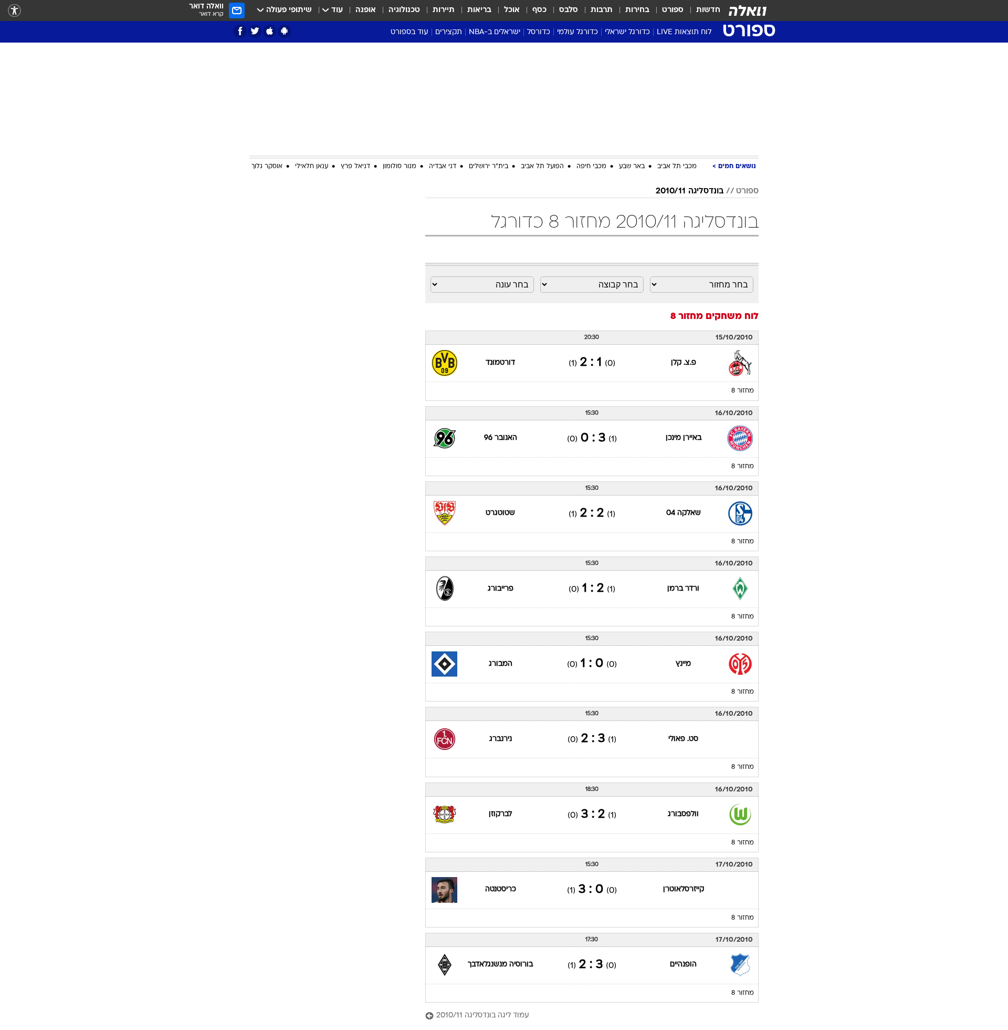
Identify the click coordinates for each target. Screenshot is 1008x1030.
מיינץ (683, 664)
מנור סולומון (399, 166)
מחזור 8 (742, 391)
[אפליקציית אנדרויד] (284, 31)
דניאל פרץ (355, 166)
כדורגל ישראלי (627, 32)
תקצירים (448, 32)
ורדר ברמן (683, 588)
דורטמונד (500, 362)
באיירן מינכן (683, 438)
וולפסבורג (683, 814)
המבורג (500, 664)
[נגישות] (14, 10)
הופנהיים (683, 964)
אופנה (365, 10)
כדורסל (538, 32)
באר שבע (632, 166)
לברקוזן (500, 814)
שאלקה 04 (683, 513)
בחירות (637, 10)
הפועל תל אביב (542, 166)
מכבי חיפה (591, 166)
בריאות (479, 10)
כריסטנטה (500, 889)
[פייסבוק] (240, 31)
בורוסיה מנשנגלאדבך (500, 964)
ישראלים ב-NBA (494, 32)
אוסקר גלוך (266, 166)
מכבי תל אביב (677, 166)
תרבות (602, 10)
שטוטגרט (500, 513)
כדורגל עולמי (577, 32)
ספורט (673, 10)
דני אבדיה (442, 166)
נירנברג (500, 739)
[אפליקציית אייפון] (269, 31)
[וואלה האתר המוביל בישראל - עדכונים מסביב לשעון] (747, 10)
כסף (539, 10)
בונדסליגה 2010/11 (689, 191)
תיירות (444, 10)
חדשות (708, 10)
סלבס (568, 10)
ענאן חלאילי (311, 166)
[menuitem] (702, 10)
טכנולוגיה (404, 10)
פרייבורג (500, 588)
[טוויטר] (254, 31)
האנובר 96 (500, 438)
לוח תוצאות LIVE (684, 32)
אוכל (512, 10)
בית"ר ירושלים (488, 166)
